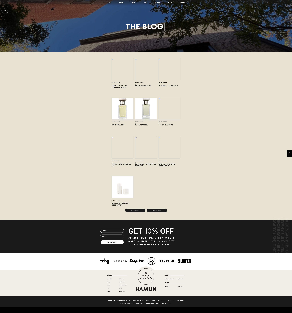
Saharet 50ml (141, 125)
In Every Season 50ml (168, 86)
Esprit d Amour (166, 125)
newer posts (156, 210)
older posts (135, 210)
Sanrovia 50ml (118, 125)
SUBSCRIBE (112, 242)
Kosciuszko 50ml (143, 86)
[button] (289, 153)
